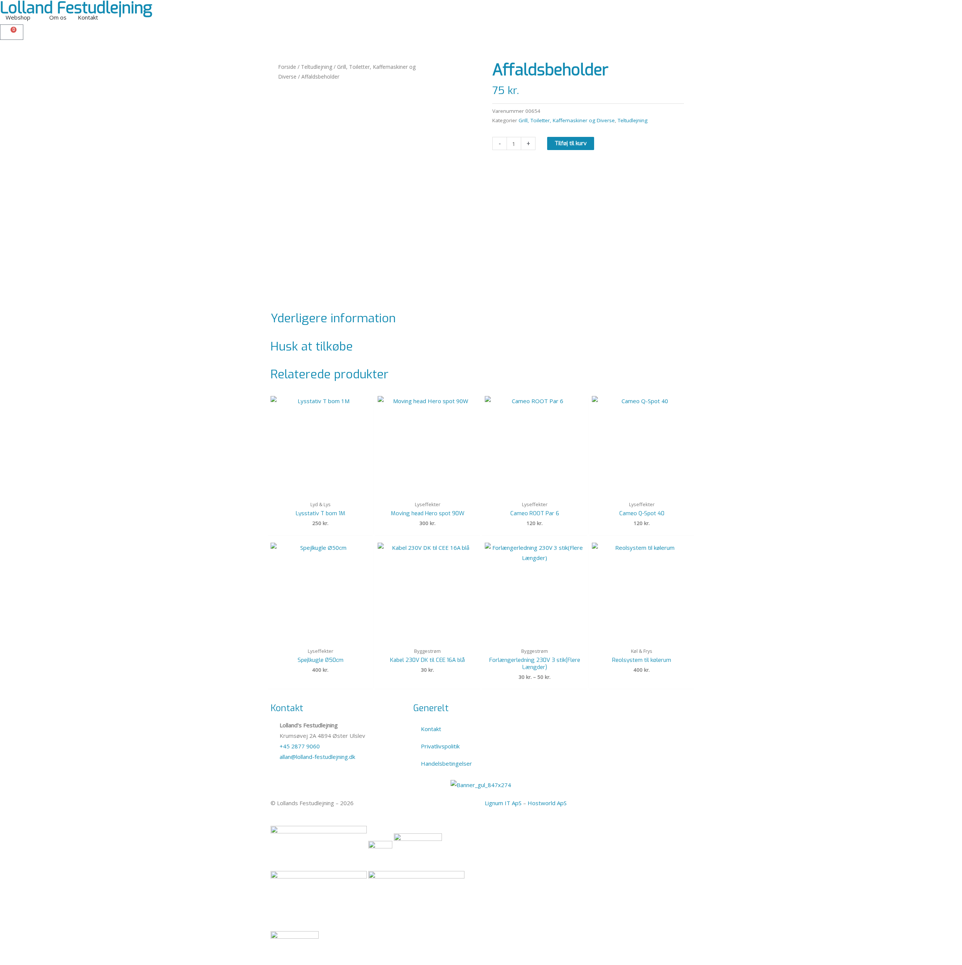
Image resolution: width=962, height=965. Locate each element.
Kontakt (431, 729)
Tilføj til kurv (571, 143)
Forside (287, 66)
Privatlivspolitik (440, 746)
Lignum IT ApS (503, 803)
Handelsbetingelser (446, 763)
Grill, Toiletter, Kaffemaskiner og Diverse (567, 120)
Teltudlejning (316, 66)
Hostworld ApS (547, 803)
